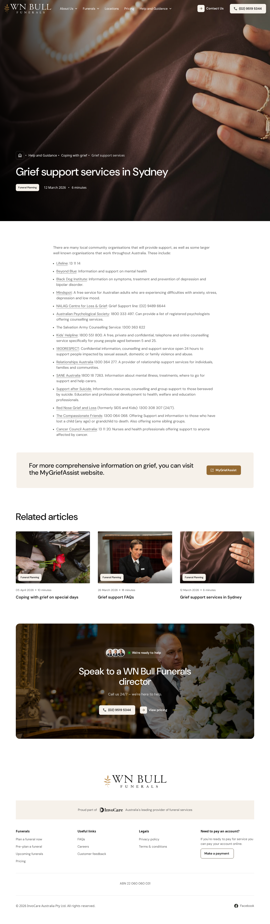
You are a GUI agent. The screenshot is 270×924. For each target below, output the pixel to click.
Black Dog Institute (71, 279)
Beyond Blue (66, 271)
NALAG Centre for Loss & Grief (81, 306)
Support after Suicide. (74, 388)
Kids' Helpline (67, 335)
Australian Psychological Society (82, 313)
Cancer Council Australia (76, 429)
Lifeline (62, 263)
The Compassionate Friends (79, 415)
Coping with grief (74, 155)
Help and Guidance (42, 155)
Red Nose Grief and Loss (76, 407)
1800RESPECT (67, 348)
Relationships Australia (74, 362)
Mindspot (64, 292)
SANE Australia (68, 375)
